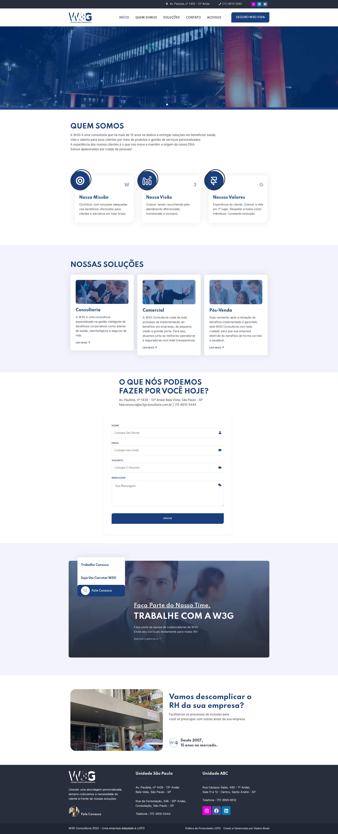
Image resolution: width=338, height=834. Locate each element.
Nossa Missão (93, 197)
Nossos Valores (229, 197)
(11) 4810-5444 (160, 814)
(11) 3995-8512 (226, 800)
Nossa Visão (159, 197)
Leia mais (81, 343)
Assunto (117, 461)
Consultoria (88, 310)
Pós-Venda (220, 310)
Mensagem (119, 478)
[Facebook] (265, 4)
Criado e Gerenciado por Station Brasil (246, 828)
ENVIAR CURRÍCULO (146, 639)
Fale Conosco (102, 590)
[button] (167, 104)
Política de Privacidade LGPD (203, 828)
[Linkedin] (259, 4)
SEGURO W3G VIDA (250, 17)
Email (115, 443)
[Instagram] (253, 4)
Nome (115, 426)
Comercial (153, 310)
